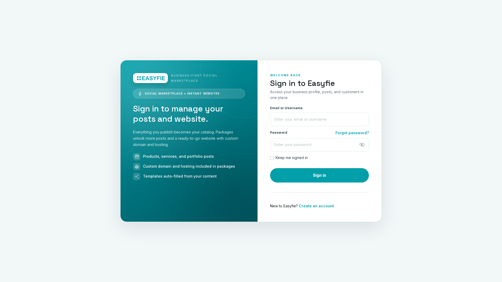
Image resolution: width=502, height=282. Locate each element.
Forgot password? (352, 133)
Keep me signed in (292, 157)
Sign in (319, 175)
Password (278, 132)
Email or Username (286, 108)
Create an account (316, 206)
